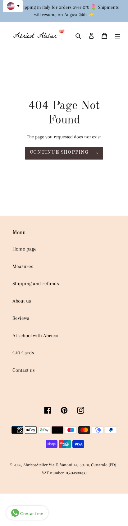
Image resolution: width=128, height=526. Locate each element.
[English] (13, 6)
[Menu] (117, 35)
